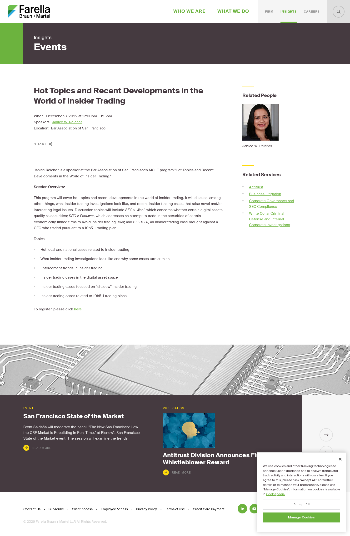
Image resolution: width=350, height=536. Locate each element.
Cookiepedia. (275, 494)
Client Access (82, 509)
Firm (269, 12)
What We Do (233, 11)
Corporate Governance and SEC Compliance (271, 204)
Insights (288, 12)
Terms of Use (175, 509)
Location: (41, 128)
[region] (301, 492)
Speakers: (42, 122)
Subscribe (56, 509)
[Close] (340, 459)
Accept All (302, 504)
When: (39, 116)
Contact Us (31, 509)
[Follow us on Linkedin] (242, 508)
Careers (312, 12)
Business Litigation (265, 194)
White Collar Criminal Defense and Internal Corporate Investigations (269, 219)
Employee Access (114, 509)
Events (50, 47)
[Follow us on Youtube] (254, 508)
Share (40, 144)
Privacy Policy (146, 509)
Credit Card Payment (209, 509)
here (78, 309)
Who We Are (189, 11)
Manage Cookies (301, 517)
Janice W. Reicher (67, 122)
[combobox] (339, 12)
